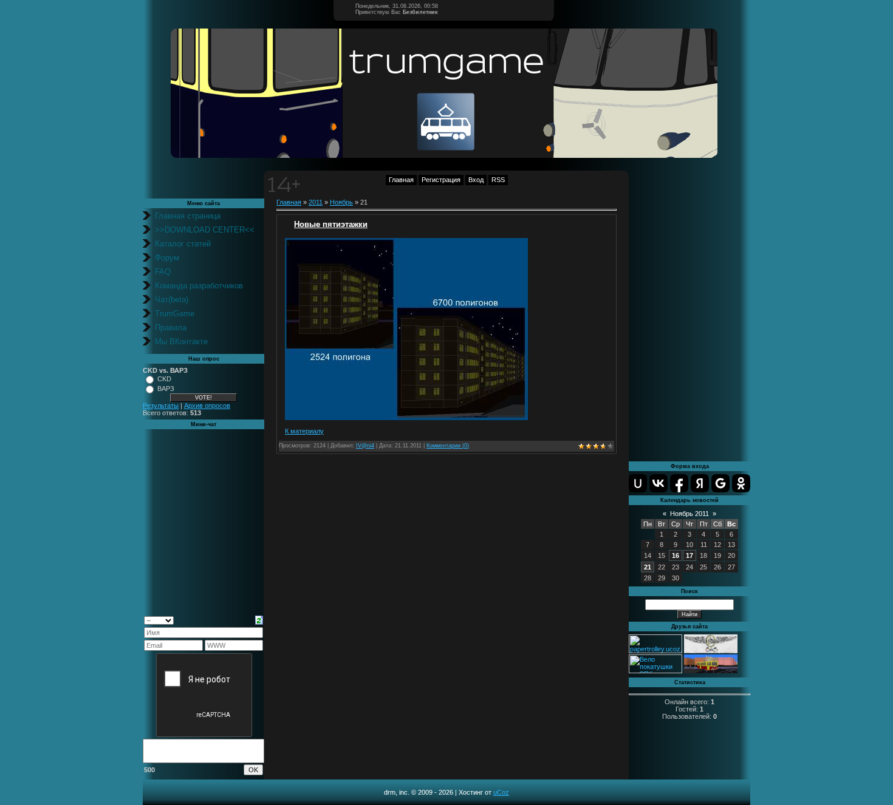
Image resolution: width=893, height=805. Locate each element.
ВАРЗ (165, 388)
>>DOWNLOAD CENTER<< (205, 229)
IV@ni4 (365, 446)
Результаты (161, 405)
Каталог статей (183, 243)
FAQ (163, 271)
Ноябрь (341, 202)
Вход (476, 179)
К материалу (304, 431)
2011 (316, 202)
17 (689, 555)
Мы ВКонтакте (181, 341)
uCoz (501, 792)
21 (647, 567)
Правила (170, 327)
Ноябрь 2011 (689, 513)
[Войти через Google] (720, 483)
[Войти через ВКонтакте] (658, 483)
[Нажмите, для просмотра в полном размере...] (406, 417)
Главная (401, 179)
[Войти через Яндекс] (700, 483)
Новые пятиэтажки (331, 224)
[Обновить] (259, 619)
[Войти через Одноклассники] (741, 483)
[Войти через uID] (638, 483)
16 (675, 555)
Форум (167, 257)
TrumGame (174, 313)
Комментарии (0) (447, 446)
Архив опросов (207, 405)
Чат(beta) (171, 299)
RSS (498, 179)
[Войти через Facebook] (679, 483)
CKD (164, 378)
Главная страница (188, 215)
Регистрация (441, 179)
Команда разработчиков (199, 285)
